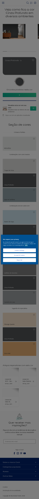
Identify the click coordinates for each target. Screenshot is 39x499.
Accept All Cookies (19, 255)
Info (26, 245)
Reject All (19, 260)
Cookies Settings (19, 250)
